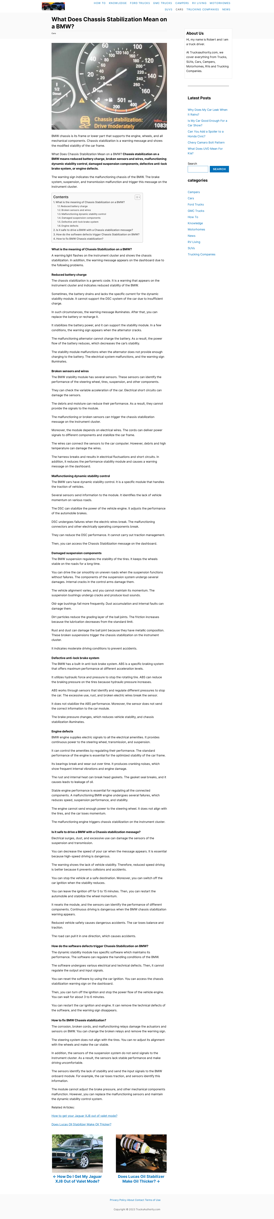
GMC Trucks (196, 210)
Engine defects (70, 225)
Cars (54, 33)
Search (192, 163)
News (191, 235)
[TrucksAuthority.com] (60, 6)
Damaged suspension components (81, 217)
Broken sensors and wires (76, 210)
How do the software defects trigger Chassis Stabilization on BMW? (98, 234)
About (130, 1200)
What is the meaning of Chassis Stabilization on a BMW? (90, 202)
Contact (139, 1200)
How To (193, 217)
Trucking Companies (201, 254)
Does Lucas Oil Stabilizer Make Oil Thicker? (81, 1124)
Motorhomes (196, 229)
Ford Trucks (196, 204)
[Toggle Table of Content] (136, 197)
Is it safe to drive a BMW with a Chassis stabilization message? (94, 230)
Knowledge (195, 223)
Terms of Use (152, 1200)
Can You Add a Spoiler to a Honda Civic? (206, 134)
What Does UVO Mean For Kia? (205, 151)
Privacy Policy (118, 1200)
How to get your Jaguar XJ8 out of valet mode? (84, 1116)
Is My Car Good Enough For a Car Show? (207, 123)
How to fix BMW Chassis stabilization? (79, 238)
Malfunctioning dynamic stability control (84, 214)
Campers (194, 192)
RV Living (194, 242)
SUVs (191, 248)
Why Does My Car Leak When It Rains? (208, 112)
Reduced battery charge (74, 206)
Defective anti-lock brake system (80, 221)
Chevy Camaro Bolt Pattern (206, 142)
